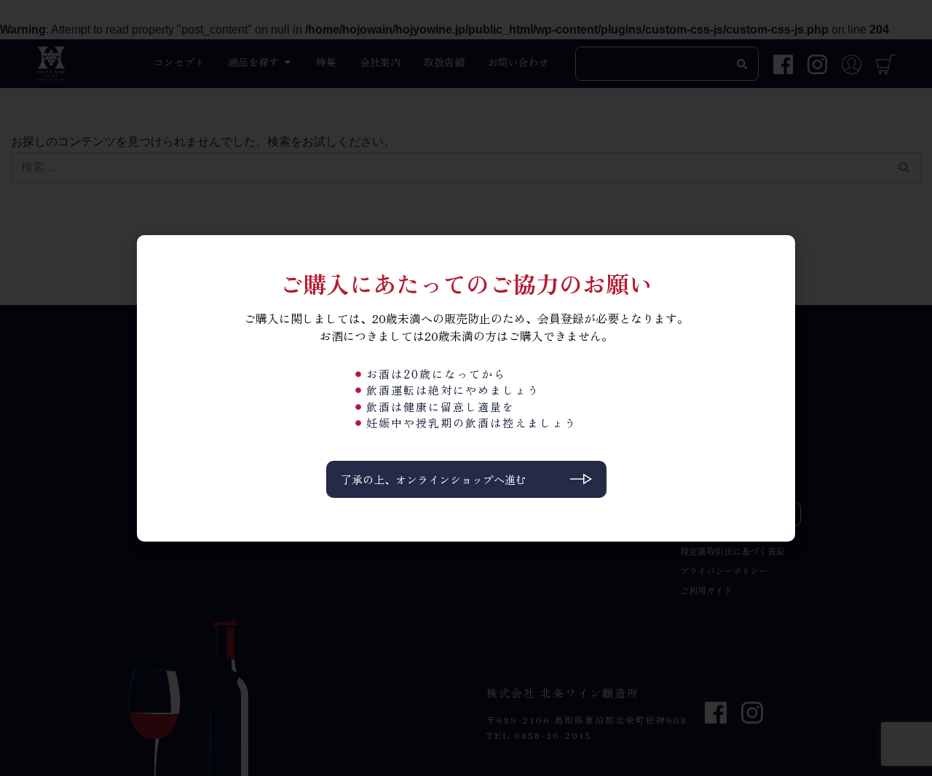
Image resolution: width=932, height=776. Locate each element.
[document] (466, 388)
